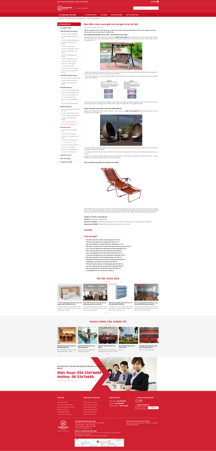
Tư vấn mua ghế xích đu (93, 18)
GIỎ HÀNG (154, 1)
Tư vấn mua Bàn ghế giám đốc (70, 40)
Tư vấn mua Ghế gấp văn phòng (68, 55)
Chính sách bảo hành (89, 407)
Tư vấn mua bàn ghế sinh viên (70, 95)
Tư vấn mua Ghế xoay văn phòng (69, 51)
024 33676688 (69, 1)
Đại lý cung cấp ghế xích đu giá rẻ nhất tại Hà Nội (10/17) (104, 251)
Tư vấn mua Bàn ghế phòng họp (69, 36)
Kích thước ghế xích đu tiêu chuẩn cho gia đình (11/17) (103, 240)
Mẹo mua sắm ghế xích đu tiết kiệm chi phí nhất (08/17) (103, 268)
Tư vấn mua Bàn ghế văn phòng (68, 43)
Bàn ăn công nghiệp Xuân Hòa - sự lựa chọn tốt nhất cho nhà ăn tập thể (146, 303)
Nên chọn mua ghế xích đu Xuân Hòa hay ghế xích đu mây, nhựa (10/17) (108, 246)
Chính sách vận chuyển (90, 404)
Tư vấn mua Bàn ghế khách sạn (70, 115)
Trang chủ (61, 18)
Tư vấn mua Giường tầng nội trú (69, 100)
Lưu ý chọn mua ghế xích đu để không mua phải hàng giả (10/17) (106, 248)
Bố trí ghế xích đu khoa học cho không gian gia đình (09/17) (104, 264)
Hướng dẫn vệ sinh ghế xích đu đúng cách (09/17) (101, 261)
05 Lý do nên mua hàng (64, 414)
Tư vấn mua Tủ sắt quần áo (69, 152)
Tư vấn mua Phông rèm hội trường (69, 83)
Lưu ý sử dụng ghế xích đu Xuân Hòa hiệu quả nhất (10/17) (104, 253)
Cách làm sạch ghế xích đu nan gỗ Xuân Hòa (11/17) (102, 242)
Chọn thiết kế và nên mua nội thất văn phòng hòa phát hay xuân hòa (94, 303)
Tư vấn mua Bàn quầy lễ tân (69, 34)
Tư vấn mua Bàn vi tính (68, 46)
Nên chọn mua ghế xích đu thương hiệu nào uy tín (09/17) (104, 257)
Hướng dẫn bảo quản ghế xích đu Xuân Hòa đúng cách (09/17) (106, 259)
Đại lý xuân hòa (132, 15)
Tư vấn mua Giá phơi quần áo (70, 144)
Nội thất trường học (66, 87)
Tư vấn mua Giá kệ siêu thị (69, 124)
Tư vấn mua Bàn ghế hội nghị (69, 113)
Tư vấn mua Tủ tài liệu (67, 66)
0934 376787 (124, 406)
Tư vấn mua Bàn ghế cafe (68, 121)
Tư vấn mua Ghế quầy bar (69, 61)
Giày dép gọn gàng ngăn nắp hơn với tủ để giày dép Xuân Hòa (120, 303)
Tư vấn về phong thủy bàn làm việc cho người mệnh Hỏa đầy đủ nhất (69, 303)
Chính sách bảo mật (89, 414)
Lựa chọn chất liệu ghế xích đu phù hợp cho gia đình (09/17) (105, 266)
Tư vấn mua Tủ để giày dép (69, 149)
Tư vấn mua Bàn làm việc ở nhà (69, 130)
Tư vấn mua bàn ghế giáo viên (70, 90)
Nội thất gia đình (80, 18)
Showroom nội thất (62, 409)
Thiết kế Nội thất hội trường (68, 75)
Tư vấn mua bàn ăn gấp (68, 133)
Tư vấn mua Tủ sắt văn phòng (70, 68)
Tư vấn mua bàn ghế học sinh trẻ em (70, 136)
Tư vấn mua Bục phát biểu (69, 80)
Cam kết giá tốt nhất (63, 412)
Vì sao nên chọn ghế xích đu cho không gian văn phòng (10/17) (105, 255)
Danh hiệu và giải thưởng (64, 404)
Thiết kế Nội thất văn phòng (68, 31)
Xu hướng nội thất (65, 28)
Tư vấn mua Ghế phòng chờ (69, 59)
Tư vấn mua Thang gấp (68, 147)
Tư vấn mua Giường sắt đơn (69, 103)
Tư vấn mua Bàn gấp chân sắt (70, 48)
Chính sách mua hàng (89, 402)
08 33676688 (84, 1)
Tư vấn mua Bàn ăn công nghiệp (68, 118)
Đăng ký (153, 407)
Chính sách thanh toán (90, 412)
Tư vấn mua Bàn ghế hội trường (70, 78)
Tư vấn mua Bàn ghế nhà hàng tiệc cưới (70, 109)
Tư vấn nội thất (91, 15)
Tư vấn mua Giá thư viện (68, 97)
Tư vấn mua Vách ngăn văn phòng (69, 71)
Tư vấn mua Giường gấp (68, 63)
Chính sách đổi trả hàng (90, 409)
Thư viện (104, 15)
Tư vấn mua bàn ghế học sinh (70, 92)
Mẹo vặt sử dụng (65, 158)
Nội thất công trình (66, 106)
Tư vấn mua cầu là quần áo (69, 140)
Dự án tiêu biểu (116, 15)
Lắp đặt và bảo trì (65, 155)
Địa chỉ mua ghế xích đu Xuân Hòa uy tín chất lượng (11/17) (104, 244)
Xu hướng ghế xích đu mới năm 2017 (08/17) (100, 270)
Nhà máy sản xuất (62, 402)
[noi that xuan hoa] (99, 443)
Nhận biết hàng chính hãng (65, 407)
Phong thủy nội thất (66, 162)
